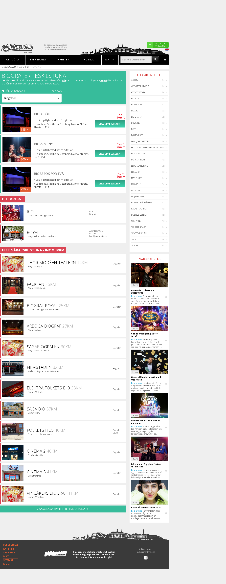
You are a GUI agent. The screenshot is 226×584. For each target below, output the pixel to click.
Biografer (136, 116)
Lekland (135, 172)
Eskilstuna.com (9, 67)
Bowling (135, 123)
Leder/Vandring (139, 165)
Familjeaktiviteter (140, 141)
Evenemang (38, 59)
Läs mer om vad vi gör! (100, 557)
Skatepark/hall (139, 233)
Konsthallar (138, 153)
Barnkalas (136, 104)
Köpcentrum (138, 159)
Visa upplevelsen (109, 124)
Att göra (12, 59)
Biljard (134, 110)
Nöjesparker (137, 196)
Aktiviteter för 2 (140, 86)
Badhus (135, 98)
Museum (135, 190)
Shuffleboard (138, 227)
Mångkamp (136, 178)
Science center (139, 214)
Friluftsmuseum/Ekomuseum (146, 147)
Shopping (136, 221)
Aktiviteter (24, 67)
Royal (103, 80)
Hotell (89, 59)
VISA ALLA (56, 90)
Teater (134, 245)
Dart (133, 129)
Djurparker (137, 135)
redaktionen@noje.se (145, 552)
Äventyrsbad (138, 92)
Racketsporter (139, 208)
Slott (134, 239)
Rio (64, 80)
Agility (134, 80)
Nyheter (63, 59)
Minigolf (135, 184)
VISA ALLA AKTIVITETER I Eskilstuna (61, 509)
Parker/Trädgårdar (141, 202)
